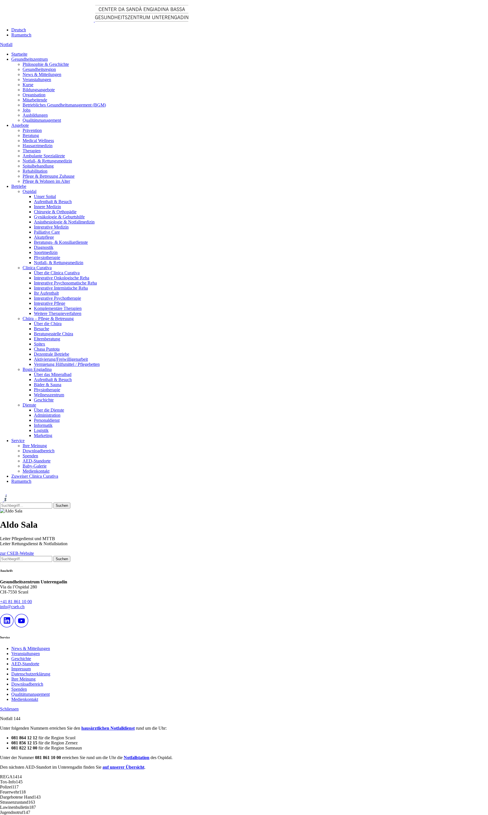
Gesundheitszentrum (29, 59)
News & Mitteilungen (42, 74)
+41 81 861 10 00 (16, 601)
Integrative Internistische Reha (61, 288)
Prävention (32, 130)
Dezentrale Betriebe (51, 354)
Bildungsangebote (39, 89)
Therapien (32, 150)
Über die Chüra (48, 323)
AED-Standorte (37, 460)
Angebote (20, 125)
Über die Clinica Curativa (57, 272)
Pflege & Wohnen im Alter (46, 181)
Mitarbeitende (35, 99)
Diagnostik (43, 247)
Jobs (26, 110)
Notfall (6, 44)
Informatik (43, 425)
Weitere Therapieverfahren (57, 313)
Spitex (39, 344)
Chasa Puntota (47, 349)
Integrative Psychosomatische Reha (65, 283)
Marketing (43, 435)
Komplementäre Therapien (58, 308)
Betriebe (18, 186)
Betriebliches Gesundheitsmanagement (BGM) (64, 105)
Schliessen (9, 709)
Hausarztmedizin (38, 145)
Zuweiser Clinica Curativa (34, 476)
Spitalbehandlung (38, 166)
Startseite (19, 54)
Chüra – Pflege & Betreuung (48, 318)
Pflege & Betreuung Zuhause (49, 176)
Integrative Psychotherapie (57, 298)
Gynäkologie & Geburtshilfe (59, 216)
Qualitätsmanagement (42, 120)
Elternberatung (47, 338)
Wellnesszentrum (49, 394)
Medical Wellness (38, 140)
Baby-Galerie (35, 466)
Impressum (21, 668)
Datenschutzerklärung (30, 673)
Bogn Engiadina (37, 369)
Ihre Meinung (35, 445)
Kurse (28, 84)
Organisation (34, 94)
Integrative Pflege (49, 303)
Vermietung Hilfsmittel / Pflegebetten (67, 364)
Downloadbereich (39, 450)
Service (18, 440)
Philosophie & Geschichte (46, 64)
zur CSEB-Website (17, 553)
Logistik (41, 430)
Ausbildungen (35, 115)
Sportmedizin (46, 252)
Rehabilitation (35, 171)
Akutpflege (44, 237)
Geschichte (44, 399)
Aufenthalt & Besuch (53, 201)
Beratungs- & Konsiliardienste (61, 242)
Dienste (29, 405)
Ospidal (29, 191)
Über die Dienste (49, 410)
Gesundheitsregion (39, 69)
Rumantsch (21, 34)
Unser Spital (45, 196)
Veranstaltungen (37, 79)
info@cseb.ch (12, 606)
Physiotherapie (47, 257)
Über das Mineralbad (52, 374)
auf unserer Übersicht (123, 767)
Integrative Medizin (51, 227)
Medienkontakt (36, 471)
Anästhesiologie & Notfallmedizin (64, 221)
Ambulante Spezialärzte (44, 155)
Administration (47, 415)
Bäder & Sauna (47, 384)
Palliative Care (47, 232)
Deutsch (18, 29)
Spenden (30, 455)
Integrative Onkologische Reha (61, 277)
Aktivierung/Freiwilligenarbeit (61, 359)
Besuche (41, 328)
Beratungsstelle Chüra (53, 333)
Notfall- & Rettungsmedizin (47, 160)
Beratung (31, 135)
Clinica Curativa (37, 267)
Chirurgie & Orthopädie (55, 211)
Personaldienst (47, 420)
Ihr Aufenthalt (46, 293)
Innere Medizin (47, 206)
